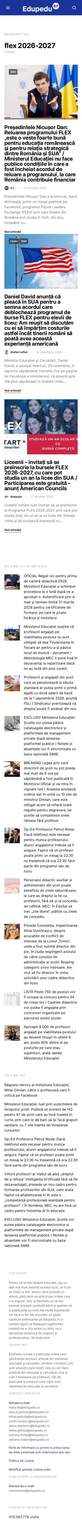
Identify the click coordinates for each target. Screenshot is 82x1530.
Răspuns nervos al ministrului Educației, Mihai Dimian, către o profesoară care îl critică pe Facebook (37, 1090)
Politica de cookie (21, 1460)
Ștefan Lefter (19, 352)
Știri (13, 71)
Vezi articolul (12, 231)
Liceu (13, 241)
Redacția (16, 496)
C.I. (12, 188)
